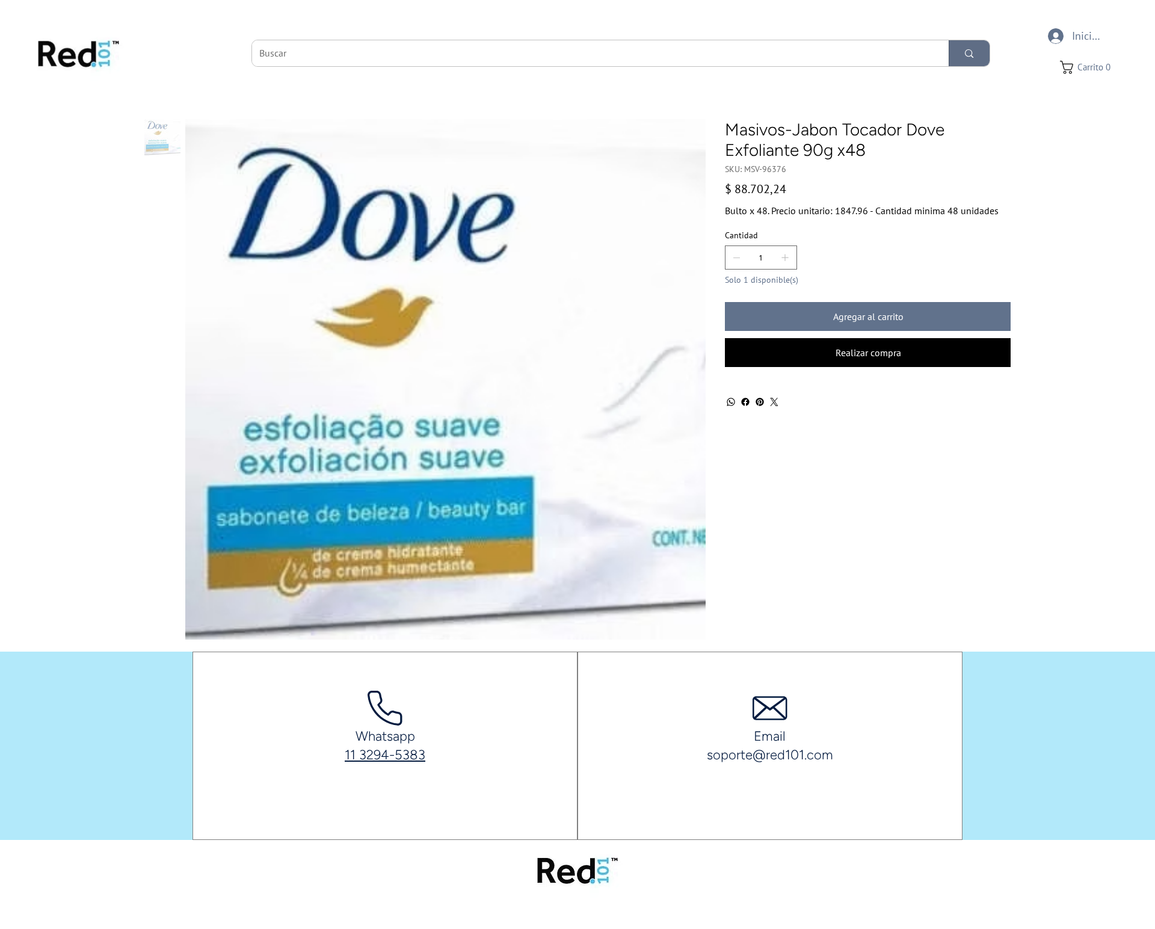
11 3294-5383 (385, 755)
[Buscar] (969, 53)
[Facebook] (745, 402)
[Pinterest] (760, 402)
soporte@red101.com (770, 755)
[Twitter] (774, 402)
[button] (1088, 67)
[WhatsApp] (731, 402)
